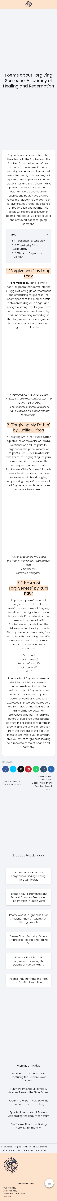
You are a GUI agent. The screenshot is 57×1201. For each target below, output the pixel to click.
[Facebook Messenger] (13, 769)
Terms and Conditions (14, 1193)
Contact (7, 1196)
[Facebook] (5, 769)
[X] (20, 769)
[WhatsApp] (36, 769)
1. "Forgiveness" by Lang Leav (29, 240)
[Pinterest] (28, 769)
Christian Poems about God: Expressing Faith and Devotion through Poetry (42, 783)
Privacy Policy (9, 1187)
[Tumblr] (43, 769)
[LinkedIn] (51, 769)
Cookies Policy (10, 1190)
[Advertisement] (28, 41)
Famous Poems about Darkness (12, 783)
